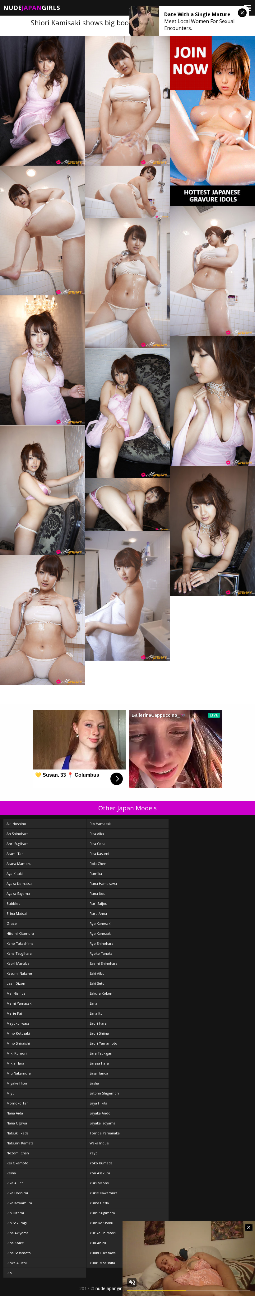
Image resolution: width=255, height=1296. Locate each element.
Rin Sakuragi (17, 1223)
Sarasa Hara (99, 1063)
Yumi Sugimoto (102, 1213)
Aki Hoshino (16, 823)
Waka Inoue (99, 1143)
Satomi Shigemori (104, 1093)
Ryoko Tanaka (101, 953)
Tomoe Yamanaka (105, 1133)
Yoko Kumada (101, 1163)
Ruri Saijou (98, 903)
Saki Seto (97, 983)
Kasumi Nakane (19, 973)
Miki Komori (17, 1053)
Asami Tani (16, 853)
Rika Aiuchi (16, 1183)
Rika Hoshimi (17, 1193)
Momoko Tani (18, 1103)
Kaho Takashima (20, 943)
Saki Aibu (97, 973)
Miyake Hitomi (18, 1083)
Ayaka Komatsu (19, 883)
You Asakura (100, 1173)
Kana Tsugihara (19, 953)
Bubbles (13, 903)
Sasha (94, 1083)
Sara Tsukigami (102, 1053)
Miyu (11, 1093)
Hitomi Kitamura (20, 933)
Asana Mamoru (19, 863)
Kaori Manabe (18, 963)
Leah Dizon (16, 983)
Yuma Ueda (99, 1203)
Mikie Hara (15, 1063)
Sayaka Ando (100, 1113)
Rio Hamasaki (101, 823)
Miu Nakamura (19, 1073)
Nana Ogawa (17, 1123)
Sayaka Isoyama (102, 1123)
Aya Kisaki (15, 873)
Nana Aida (15, 1113)
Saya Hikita (98, 1103)
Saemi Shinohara (104, 963)
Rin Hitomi (15, 1213)
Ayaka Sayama (18, 893)
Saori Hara (98, 1023)
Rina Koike (15, 1242)
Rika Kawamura (19, 1203)
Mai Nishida (16, 993)
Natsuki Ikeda (18, 1133)
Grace (12, 923)
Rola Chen (98, 863)
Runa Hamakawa (103, 883)
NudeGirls (31, 7)
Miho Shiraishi (18, 1043)
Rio (9, 1272)
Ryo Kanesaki (100, 923)
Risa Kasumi (99, 853)
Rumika (96, 873)
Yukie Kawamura (104, 1193)
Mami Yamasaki (19, 1003)
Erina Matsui (17, 913)
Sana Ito (96, 1013)
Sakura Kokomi (102, 993)
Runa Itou (97, 893)
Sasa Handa (99, 1073)
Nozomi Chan (18, 1153)
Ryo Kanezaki (101, 933)
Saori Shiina (99, 1033)
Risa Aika (97, 833)
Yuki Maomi (99, 1183)
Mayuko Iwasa (18, 1023)
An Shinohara (18, 833)
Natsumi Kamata (20, 1143)
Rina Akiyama (18, 1232)
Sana (93, 1003)
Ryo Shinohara (102, 943)
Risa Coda (97, 843)
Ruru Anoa (98, 913)
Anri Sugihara (18, 843)
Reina (11, 1173)
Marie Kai (14, 1013)
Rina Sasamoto (19, 1252)
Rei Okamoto (17, 1163)
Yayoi (94, 1153)
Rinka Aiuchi (17, 1262)
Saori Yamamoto (103, 1043)
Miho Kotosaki (18, 1033)
